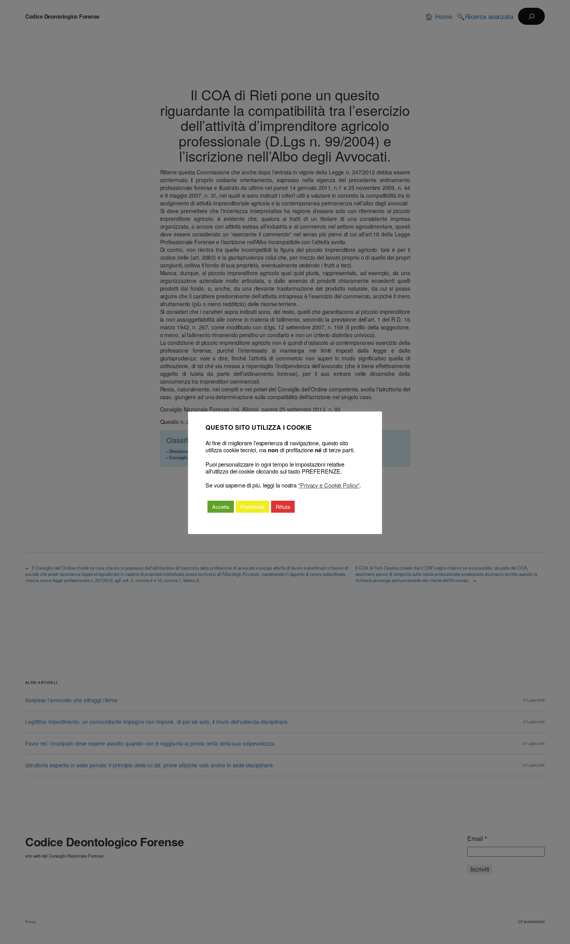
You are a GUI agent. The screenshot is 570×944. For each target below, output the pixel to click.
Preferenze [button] (252, 506)
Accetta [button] (220, 506)
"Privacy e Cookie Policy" (328, 485)
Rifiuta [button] (283, 506)
